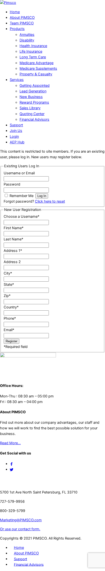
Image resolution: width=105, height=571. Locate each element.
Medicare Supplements (38, 68)
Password (12, 184)
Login (14, 136)
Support (16, 125)
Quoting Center (32, 114)
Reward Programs (34, 102)
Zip (7, 296)
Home (15, 12)
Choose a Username (21, 216)
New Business (31, 97)
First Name (13, 228)
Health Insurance (33, 46)
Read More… (10, 443)
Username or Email (19, 173)
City (8, 273)
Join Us (16, 130)
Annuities (27, 34)
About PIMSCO (22, 17)
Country (11, 307)
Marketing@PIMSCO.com (21, 520)
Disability (27, 40)
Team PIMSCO (22, 23)
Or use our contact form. (20, 529)
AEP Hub (17, 142)
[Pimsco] (8, 2)
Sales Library (30, 108)
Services (17, 80)
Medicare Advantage (36, 63)
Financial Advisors (34, 119)
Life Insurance (31, 51)
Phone (10, 318)
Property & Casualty (36, 74)
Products (17, 29)
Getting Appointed (35, 85)
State (9, 284)
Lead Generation (33, 91)
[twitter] (11, 469)
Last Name (13, 239)
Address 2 (12, 262)
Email (9, 330)
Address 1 (13, 250)
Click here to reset (50, 201)
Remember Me (21, 196)
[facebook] (11, 464)
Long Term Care (33, 57)
